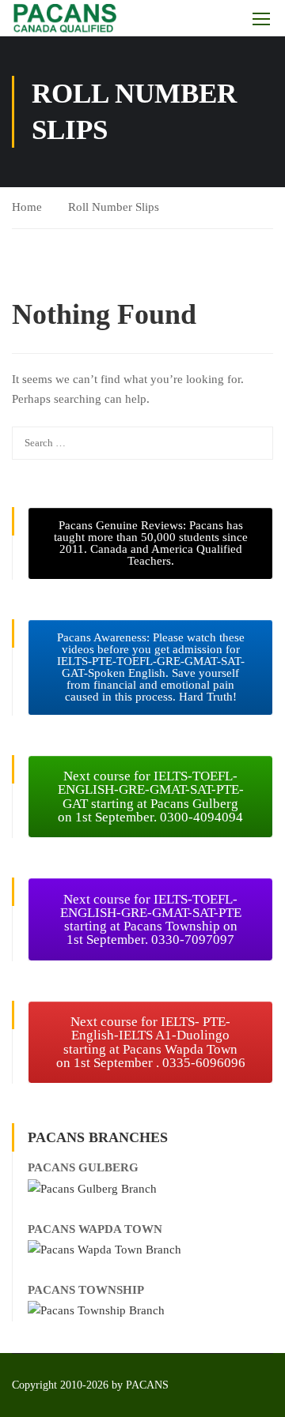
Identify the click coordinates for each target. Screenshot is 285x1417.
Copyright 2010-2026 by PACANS (90, 1385)
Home (27, 207)
